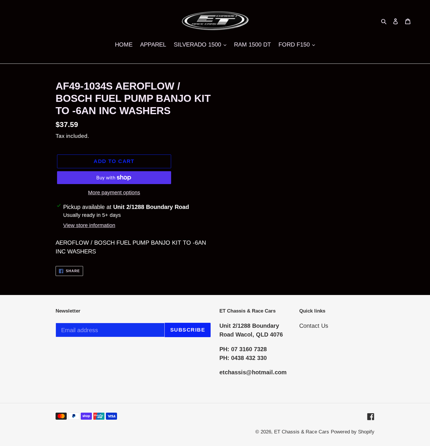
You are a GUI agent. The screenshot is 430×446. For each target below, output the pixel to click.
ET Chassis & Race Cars (301, 432)
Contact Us (313, 326)
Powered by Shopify (352, 432)
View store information (89, 225)
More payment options (114, 192)
